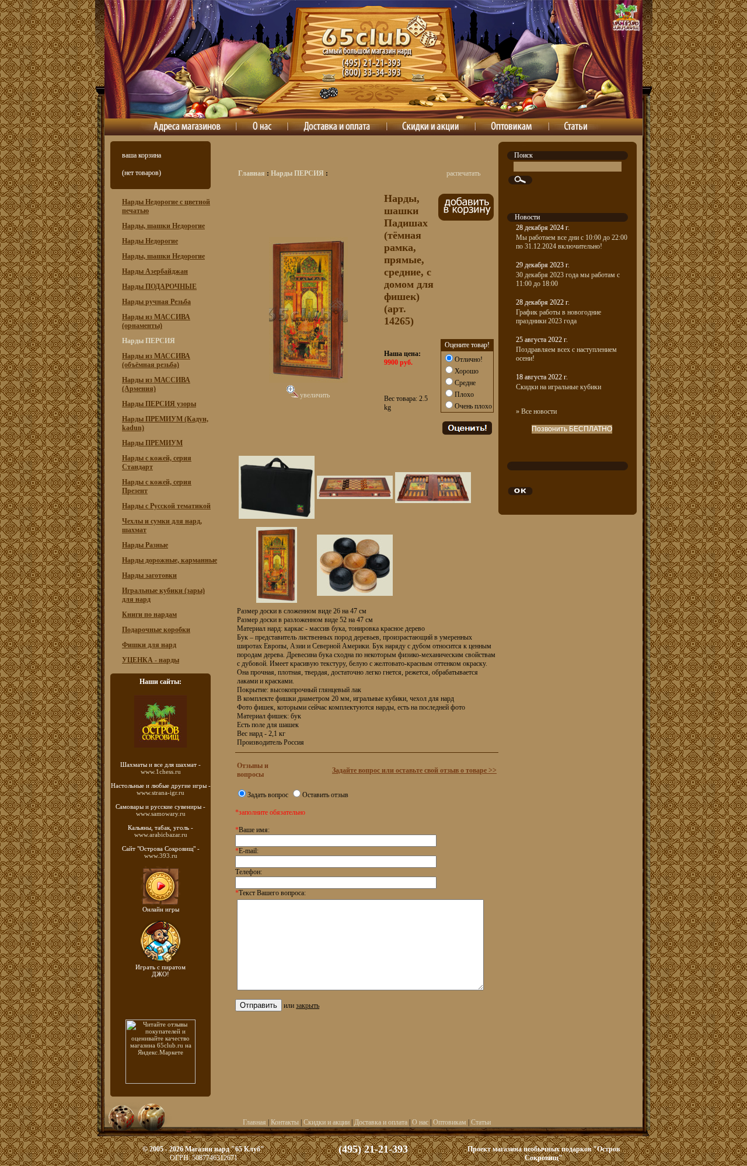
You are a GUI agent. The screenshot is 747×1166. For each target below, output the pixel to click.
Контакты (285, 1122)
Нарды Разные (145, 545)
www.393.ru (160, 855)
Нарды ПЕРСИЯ (297, 173)
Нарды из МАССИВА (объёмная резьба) (156, 360)
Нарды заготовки (149, 575)
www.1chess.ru (161, 771)
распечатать (463, 173)
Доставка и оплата (380, 1122)
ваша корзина (141, 155)
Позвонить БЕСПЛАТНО (572, 429)
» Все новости (536, 411)
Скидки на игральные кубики (558, 387)
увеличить (314, 395)
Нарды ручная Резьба (156, 302)
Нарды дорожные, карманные (169, 560)
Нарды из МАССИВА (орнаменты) (156, 321)
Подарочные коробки (156, 630)
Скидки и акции (326, 1122)
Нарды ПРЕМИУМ (152, 443)
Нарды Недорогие (150, 241)
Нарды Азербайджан (155, 271)
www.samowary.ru (161, 813)
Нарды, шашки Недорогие (163, 226)
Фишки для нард (149, 645)
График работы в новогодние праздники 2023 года (558, 316)
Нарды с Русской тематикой (166, 506)
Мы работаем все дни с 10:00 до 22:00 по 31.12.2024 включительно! (571, 241)
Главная (251, 173)
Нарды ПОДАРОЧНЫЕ (159, 286)
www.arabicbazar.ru (160, 834)
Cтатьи (481, 1122)
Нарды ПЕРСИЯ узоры (159, 404)
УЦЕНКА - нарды (150, 660)
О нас (420, 1122)
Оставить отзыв (325, 795)
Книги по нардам (149, 614)
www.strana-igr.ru (160, 792)
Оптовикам (449, 1122)
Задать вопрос (267, 795)
